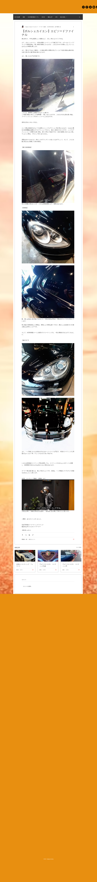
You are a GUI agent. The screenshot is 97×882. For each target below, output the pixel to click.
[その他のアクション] (73, 27)
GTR (56, 17)
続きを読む (63, 17)
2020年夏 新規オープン (33, 17)
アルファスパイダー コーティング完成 (47, 565)
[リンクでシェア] (33, 535)
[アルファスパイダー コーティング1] (71, 556)
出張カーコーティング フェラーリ (24, 565)
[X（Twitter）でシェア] (26, 535)
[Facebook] (86, 7)
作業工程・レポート (26, 530)
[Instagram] (83, 7)
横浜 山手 (50, 17)
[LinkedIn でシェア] (29, 535)
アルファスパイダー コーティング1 (70, 565)
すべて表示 (78, 547)
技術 (24, 17)
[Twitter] (90, 7)
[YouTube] (93, 7)
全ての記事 (17, 17)
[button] (79, 17)
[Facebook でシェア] (22, 535)
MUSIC (43, 17)
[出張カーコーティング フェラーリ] (25, 556)
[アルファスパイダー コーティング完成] (48, 556)
